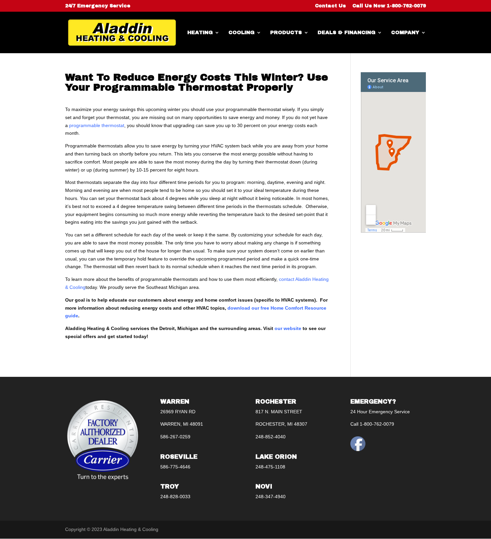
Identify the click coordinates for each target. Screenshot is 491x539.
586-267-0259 (175, 436)
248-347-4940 (271, 496)
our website (288, 328)
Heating (200, 32)
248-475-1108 (270, 466)
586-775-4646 (175, 466)
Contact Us (330, 6)
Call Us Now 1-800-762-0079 (389, 6)
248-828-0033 (175, 496)
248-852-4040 (271, 436)
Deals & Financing (346, 32)
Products (286, 32)
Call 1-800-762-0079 (372, 424)
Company (405, 32)
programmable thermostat (96, 125)
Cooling (241, 32)
